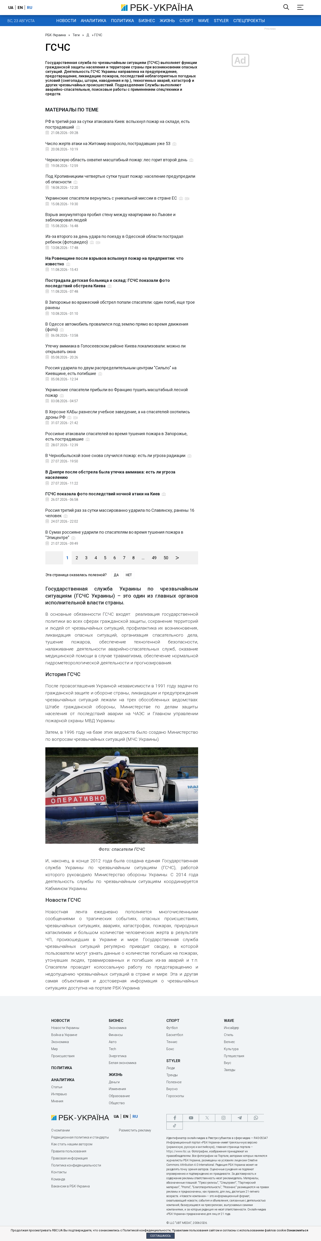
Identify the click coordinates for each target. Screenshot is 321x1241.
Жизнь (167, 20)
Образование (119, 1096)
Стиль (228, 1035)
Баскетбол (174, 1035)
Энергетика (117, 1056)
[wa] (255, 1118)
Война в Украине (64, 1035)
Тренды (172, 1075)
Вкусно (172, 1089)
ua (10, 7)
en (20, 7)
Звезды (229, 1070)
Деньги (114, 1082)
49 (154, 557)
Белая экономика (122, 1063)
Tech (112, 1049)
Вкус (227, 1063)
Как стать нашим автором (71, 1144)
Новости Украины (65, 1028)
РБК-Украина (55, 35)
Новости (66, 20)
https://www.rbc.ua (178, 1151)
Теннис (171, 1042)
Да (116, 575)
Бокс (170, 1049)
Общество (117, 1103)
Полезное (173, 1082)
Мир (54, 1049)
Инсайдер (231, 1028)
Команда (58, 1179)
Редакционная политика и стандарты (80, 1137)
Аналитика (93, 20)
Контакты (59, 1172)
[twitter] (207, 1118)
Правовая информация (69, 1158)
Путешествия (234, 1056)
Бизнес (147, 20)
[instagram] (223, 1118)
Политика (122, 20)
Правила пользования (68, 1151)
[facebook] (174, 1118)
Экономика (60, 1042)
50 (166, 557)
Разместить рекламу (135, 1130)
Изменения (117, 1089)
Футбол (172, 1028)
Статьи (56, 1087)
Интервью (59, 1094)
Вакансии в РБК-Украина (70, 1186)
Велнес (229, 1042)
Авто (113, 1042)
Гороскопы (175, 1096)
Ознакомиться (297, 1230)
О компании (60, 1130)
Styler (221, 20)
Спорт (186, 20)
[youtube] (191, 1118)
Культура (231, 1049)
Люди (170, 1068)
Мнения (57, 1101)
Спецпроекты (249, 20)
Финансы (116, 1035)
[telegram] (239, 1118)
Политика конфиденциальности (76, 1165)
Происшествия (62, 1056)
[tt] (174, 1126)
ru (29, 7)
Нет (129, 575)
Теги (76, 35)
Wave (203, 20)
